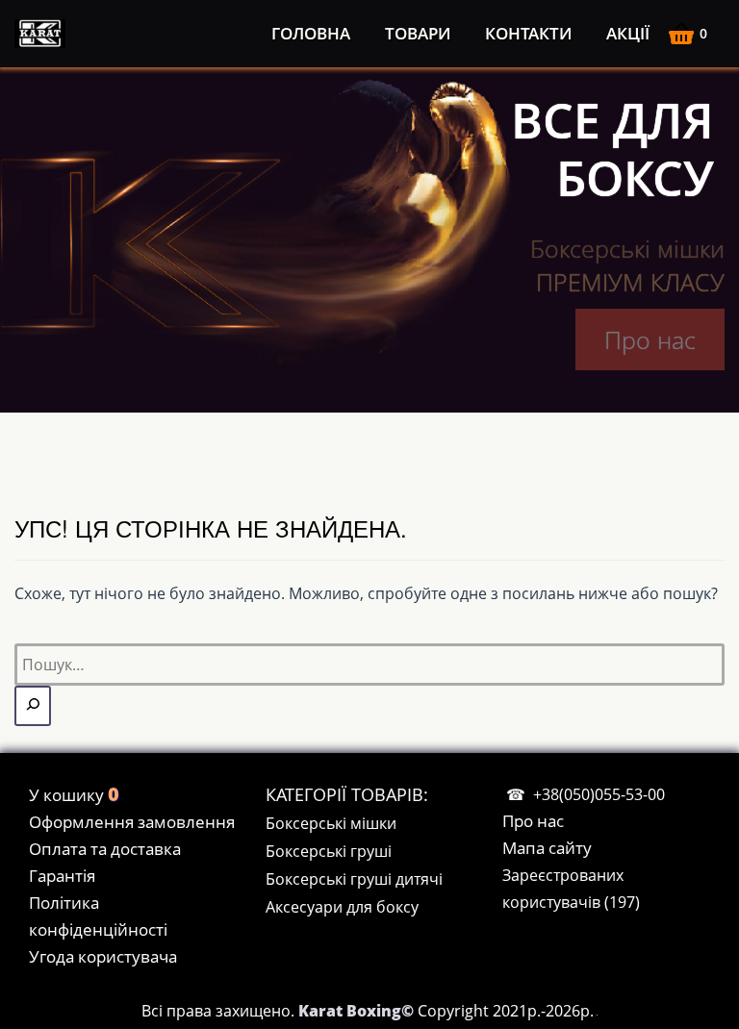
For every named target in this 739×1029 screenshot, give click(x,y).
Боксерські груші (329, 851)
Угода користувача (103, 956)
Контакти (528, 33)
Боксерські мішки (331, 823)
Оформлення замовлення (132, 822)
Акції (628, 33)
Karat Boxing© (358, 1010)
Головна (310, 33)
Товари (417, 33)
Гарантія (62, 876)
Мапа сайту (547, 848)
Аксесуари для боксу (342, 906)
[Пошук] (32, 706)
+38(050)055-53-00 (599, 794)
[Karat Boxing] (43, 33)
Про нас (650, 339)
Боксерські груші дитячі (354, 879)
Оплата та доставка (105, 849)
